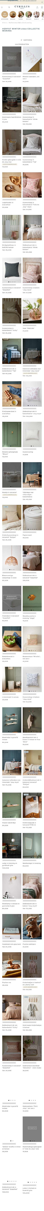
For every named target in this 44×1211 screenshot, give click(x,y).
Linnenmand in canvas (10, 697)
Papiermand (27, 535)
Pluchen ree (6, 982)
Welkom (4, 22)
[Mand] (42, 7)
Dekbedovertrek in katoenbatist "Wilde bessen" (30, 247)
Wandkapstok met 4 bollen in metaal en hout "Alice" (31, 740)
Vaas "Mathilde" (29, 328)
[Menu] (2, 7)
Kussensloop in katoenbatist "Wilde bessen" (30, 119)
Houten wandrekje (9, 823)
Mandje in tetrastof (9, 492)
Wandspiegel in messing (32, 863)
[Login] (37, 7)
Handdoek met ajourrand (11, 944)
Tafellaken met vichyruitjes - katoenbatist (28, 495)
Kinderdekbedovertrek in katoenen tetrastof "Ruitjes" (32, 782)
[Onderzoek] (9, 7)
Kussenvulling (28, 452)
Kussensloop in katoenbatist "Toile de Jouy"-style (31, 205)
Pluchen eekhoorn (29, 944)
